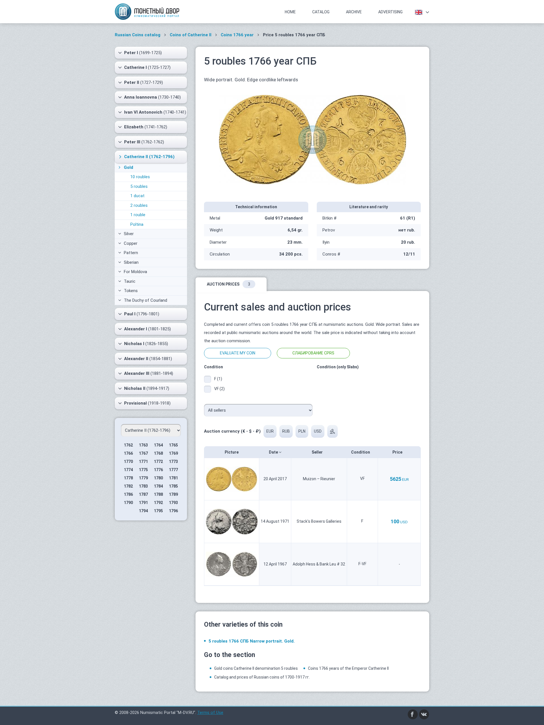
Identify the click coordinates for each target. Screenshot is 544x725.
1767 (143, 453)
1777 (173, 469)
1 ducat (137, 195)
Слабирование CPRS (313, 353)
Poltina (136, 224)
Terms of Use (210, 712)
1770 (128, 461)
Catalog (321, 12)
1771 (143, 461)
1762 (128, 445)
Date (274, 452)
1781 (173, 478)
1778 (128, 478)
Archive (354, 12)
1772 (158, 461)
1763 (143, 445)
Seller (318, 452)
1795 (158, 511)
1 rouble (137, 214)
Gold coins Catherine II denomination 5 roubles (256, 668)
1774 (128, 469)
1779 (143, 478)
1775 (143, 469)
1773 (173, 461)
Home (290, 12)
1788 (158, 494)
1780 (158, 478)
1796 (173, 511)
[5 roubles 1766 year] (312, 139)
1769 (173, 453)
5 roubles (139, 186)
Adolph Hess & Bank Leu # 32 (319, 564)
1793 (173, 502)
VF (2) (219, 388)
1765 (173, 445)
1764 (158, 445)
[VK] (424, 714)
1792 (158, 502)
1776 (158, 469)
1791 (143, 502)
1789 (173, 494)
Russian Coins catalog (137, 34)
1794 (143, 511)
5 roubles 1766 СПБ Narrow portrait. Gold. (252, 641)
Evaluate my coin (237, 353)
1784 (158, 486)
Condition (361, 452)
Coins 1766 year (237, 34)
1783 (143, 486)
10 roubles (140, 176)
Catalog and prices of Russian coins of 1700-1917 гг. (262, 677)
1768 (158, 453)
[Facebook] (413, 714)
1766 (128, 453)
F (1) (218, 379)
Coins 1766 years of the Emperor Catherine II (348, 668)
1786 (128, 494)
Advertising (390, 12)
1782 (128, 486)
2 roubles (139, 205)
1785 (173, 486)
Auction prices (228, 284)
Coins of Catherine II (190, 34)
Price (397, 452)
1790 (128, 502)
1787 (143, 494)
